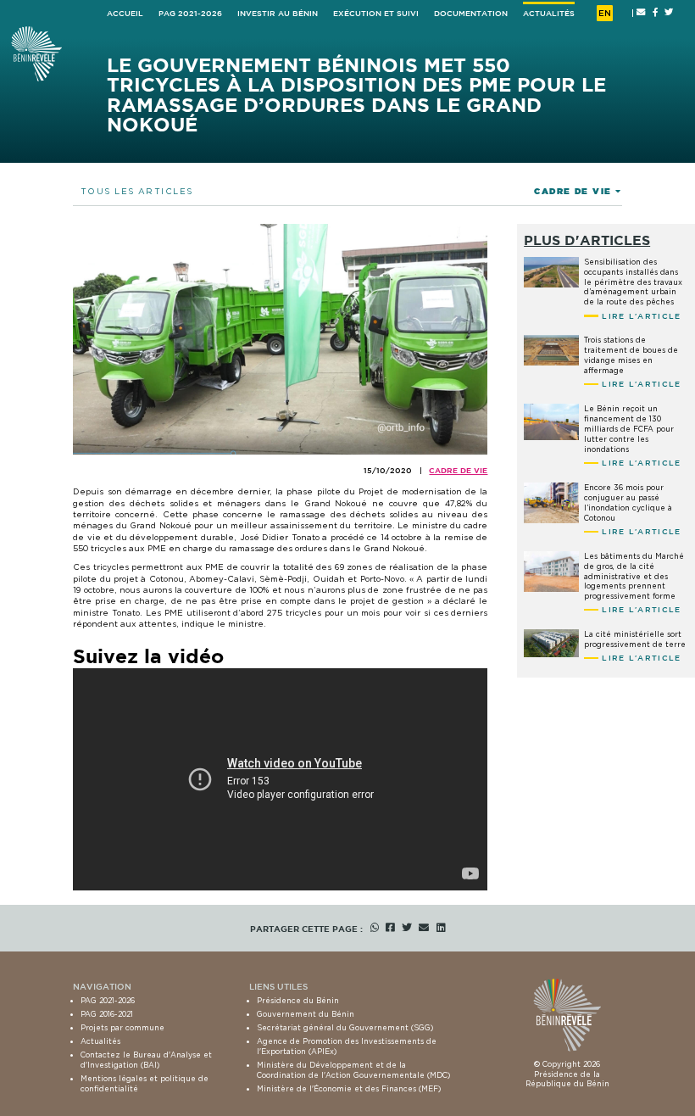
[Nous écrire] (641, 12)
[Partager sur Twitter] (407, 928)
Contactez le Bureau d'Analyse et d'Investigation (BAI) (146, 1060)
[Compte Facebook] (655, 12)
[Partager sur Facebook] (390, 928)
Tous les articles (137, 191)
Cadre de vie (458, 470)
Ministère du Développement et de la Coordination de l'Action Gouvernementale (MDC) (353, 1070)
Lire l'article (641, 316)
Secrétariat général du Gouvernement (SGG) (345, 1027)
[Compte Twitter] (668, 12)
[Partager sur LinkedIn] (440, 928)
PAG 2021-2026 (108, 1000)
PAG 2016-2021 (107, 1014)
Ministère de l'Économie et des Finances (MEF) (349, 1088)
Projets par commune (122, 1027)
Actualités (100, 1041)
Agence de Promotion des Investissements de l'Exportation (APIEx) (346, 1046)
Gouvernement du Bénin (305, 1014)
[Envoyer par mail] (424, 928)
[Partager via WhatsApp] (374, 928)
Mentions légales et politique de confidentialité (144, 1083)
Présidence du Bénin (298, 1000)
